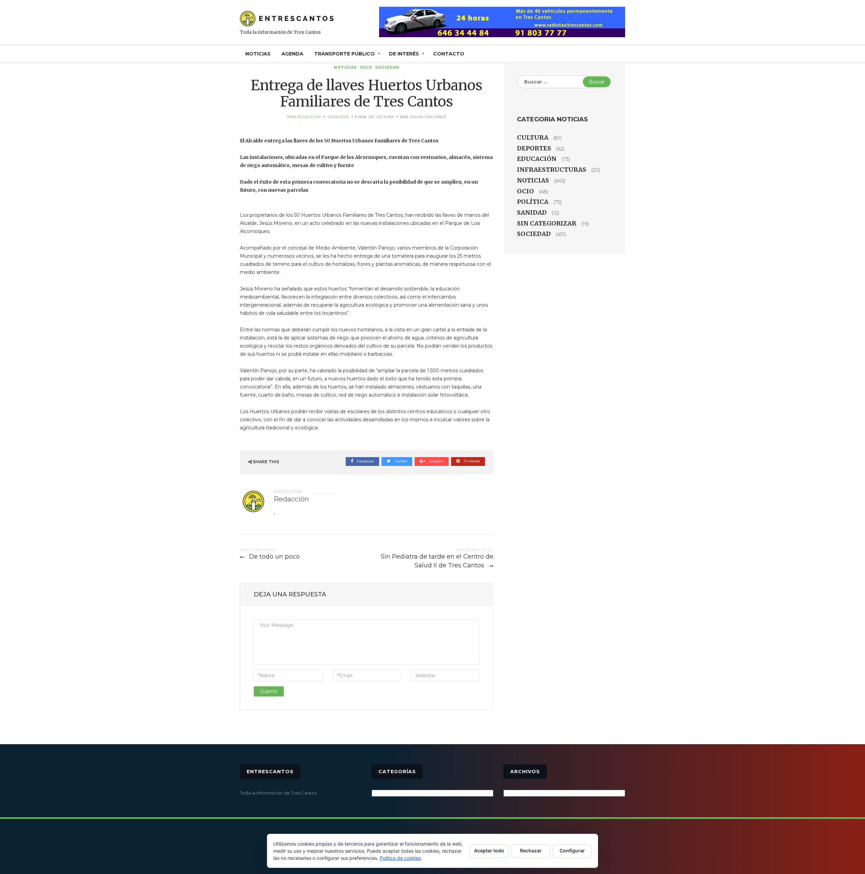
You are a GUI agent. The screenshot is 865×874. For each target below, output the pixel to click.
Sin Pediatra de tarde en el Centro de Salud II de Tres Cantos (437, 561)
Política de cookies (400, 858)
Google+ (436, 461)
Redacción (309, 117)
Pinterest (471, 461)
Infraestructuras (551, 169)
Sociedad (387, 67)
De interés (404, 54)
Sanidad (532, 212)
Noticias (345, 67)
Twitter (400, 461)
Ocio (366, 67)
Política (532, 202)
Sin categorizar (546, 223)
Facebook (365, 461)
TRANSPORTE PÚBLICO (344, 54)
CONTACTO (448, 54)
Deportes (534, 148)
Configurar (572, 850)
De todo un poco (274, 556)
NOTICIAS (258, 54)
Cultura (532, 137)
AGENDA (292, 54)
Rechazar (531, 850)
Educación (537, 159)
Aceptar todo (489, 850)
